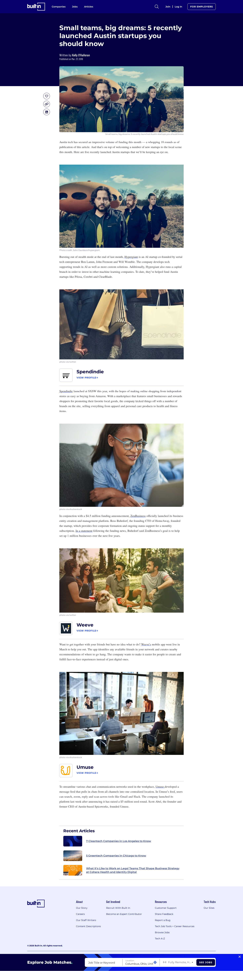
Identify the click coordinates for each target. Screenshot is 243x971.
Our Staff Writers (86, 920)
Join (167, 6)
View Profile (86, 377)
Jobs (75, 6)
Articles (88, 6)
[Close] (239, 957)
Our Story (81, 907)
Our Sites (209, 907)
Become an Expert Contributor (124, 914)
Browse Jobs (162, 932)
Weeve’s (146, 644)
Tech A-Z (160, 938)
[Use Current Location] (155, 962)
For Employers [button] (201, 6)
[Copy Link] (46, 104)
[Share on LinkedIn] (46, 112)
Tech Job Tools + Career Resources (174, 926)
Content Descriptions (88, 926)
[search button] (156, 7)
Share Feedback (164, 914)
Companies (58, 6)
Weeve (85, 625)
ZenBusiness (138, 516)
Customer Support (166, 907)
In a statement (84, 531)
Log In (178, 6)
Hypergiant (131, 257)
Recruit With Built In (118, 907)
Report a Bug (162, 920)
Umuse (85, 767)
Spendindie (90, 371)
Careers (80, 914)
